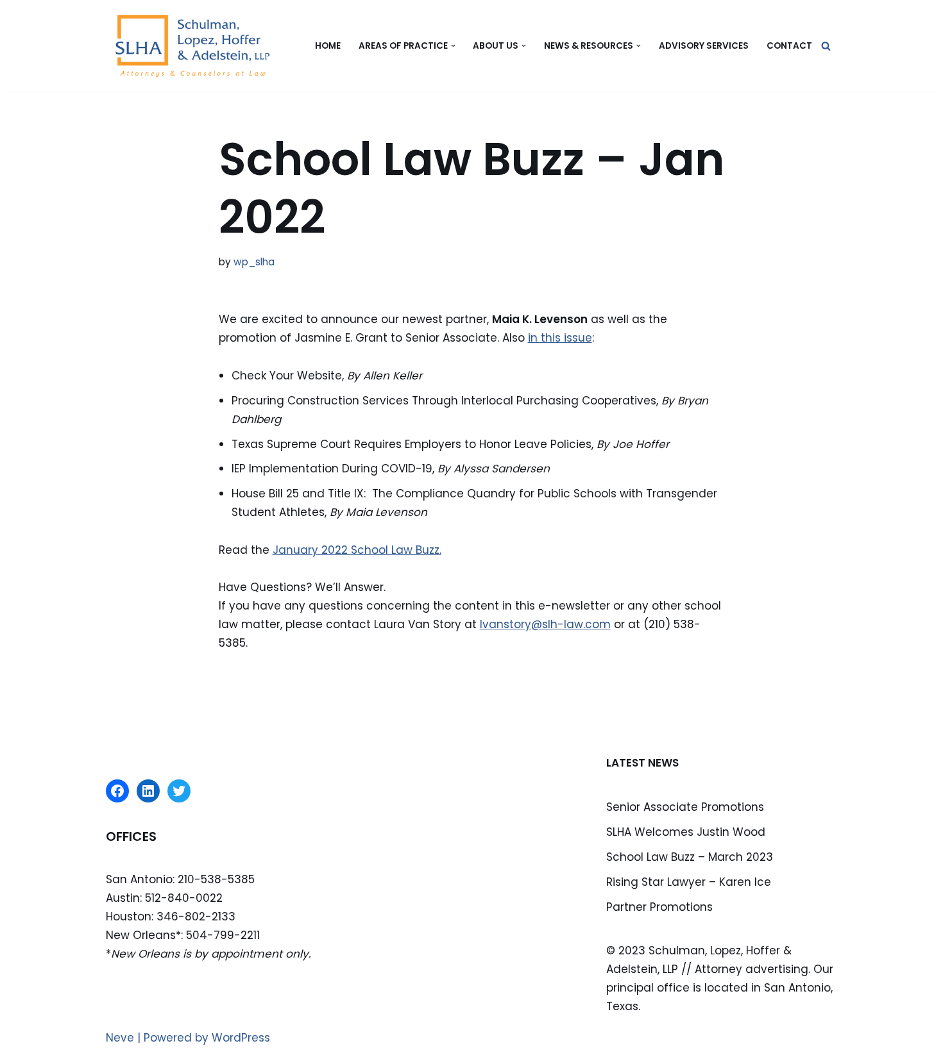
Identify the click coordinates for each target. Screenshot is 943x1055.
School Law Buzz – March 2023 (689, 857)
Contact (789, 46)
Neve (120, 1037)
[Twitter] (179, 790)
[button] (453, 46)
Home (328, 46)
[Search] (826, 46)
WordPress (241, 1037)
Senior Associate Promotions (685, 807)
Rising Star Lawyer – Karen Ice (688, 882)
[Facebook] (117, 790)
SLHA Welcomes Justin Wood (685, 832)
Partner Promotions (659, 907)
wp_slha (254, 262)
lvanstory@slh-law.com (545, 624)
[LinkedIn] (148, 790)
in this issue (560, 337)
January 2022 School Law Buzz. (357, 550)
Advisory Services (704, 46)
